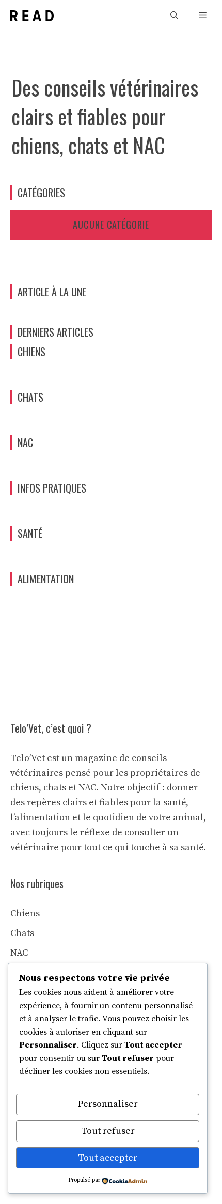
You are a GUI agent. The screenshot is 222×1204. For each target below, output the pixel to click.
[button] (174, 15)
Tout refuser (108, 1131)
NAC (19, 953)
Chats (22, 933)
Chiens (25, 914)
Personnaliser (108, 1104)
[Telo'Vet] (32, 15)
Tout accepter (107, 1158)
